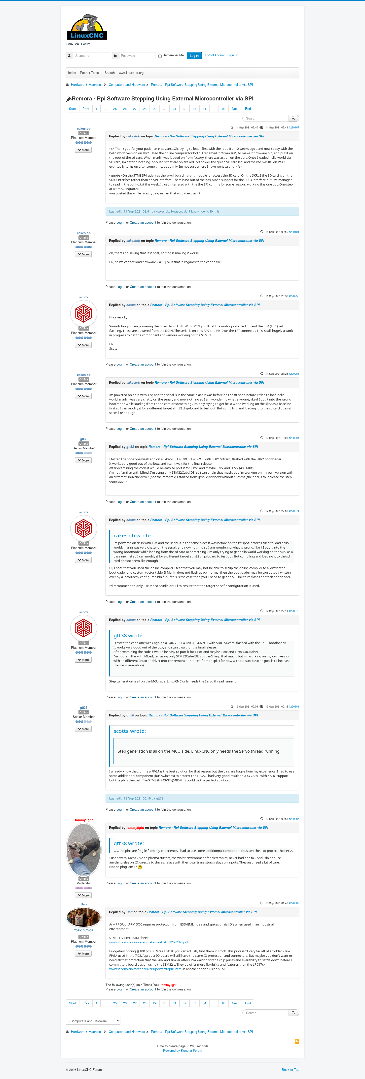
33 (194, 108)
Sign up (233, 55)
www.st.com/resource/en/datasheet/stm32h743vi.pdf (148, 942)
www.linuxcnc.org (131, 72)
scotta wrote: (130, 730)
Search (110, 72)
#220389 (294, 903)
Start (72, 108)
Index (72, 72)
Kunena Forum (191, 1050)
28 (144, 108)
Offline (83, 133)
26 (125, 108)
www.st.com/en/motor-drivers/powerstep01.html (145, 969)
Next (235, 108)
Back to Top (290, 1069)
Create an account (143, 222)
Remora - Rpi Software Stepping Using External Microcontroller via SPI (209, 136)
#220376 (294, 611)
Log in (194, 55)
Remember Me (173, 55)
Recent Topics (90, 72)
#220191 (294, 232)
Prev (85, 108)
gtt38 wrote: (129, 635)
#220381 (294, 706)
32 (184, 108)
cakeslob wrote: (133, 535)
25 (115, 108)
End (248, 108)
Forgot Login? (215, 55)
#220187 (294, 127)
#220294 (294, 438)
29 (154, 108)
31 (174, 108)
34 (204, 108)
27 (135, 108)
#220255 (294, 296)
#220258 (294, 373)
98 (223, 108)
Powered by (171, 1050)
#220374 (294, 511)
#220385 (294, 819)
